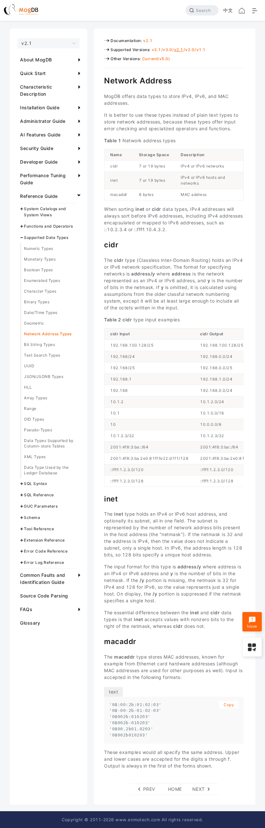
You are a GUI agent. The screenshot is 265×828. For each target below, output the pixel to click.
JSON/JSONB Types (43, 376)
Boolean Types (38, 269)
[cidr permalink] (99, 244)
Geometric (34, 323)
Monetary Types (40, 259)
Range (30, 408)
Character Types (40, 291)
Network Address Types (48, 333)
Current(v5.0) (156, 58)
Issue (252, 626)
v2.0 (189, 49)
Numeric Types (38, 248)
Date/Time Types (41, 312)
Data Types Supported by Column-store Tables (49, 443)
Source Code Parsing (44, 595)
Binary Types (36, 301)
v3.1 (156, 49)
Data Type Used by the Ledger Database (46, 470)
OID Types (34, 419)
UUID (29, 365)
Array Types (36, 397)
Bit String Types (39, 344)
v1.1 (201, 49)
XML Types (35, 456)
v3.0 (167, 49)
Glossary (30, 623)
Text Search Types (42, 355)
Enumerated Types (42, 280)
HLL (28, 387)
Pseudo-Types (38, 429)
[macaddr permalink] (99, 640)
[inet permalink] (99, 498)
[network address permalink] (99, 80)
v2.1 (147, 40)
